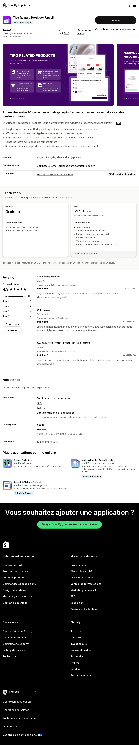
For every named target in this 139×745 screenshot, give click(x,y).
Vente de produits (13, 577)
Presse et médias (81, 650)
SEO (73, 596)
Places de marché (81, 571)
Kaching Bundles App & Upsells (97, 460)
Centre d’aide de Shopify (18, 631)
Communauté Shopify (16, 643)
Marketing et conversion (18, 596)
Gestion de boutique (15, 602)
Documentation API (14, 637)
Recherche (9, 656)
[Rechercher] (128, 5)
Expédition (77, 602)
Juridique (76, 669)
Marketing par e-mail (83, 590)
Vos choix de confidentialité (20, 735)
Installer (116, 20)
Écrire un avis (12, 324)
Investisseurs (79, 643)
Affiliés (75, 662)
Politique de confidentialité (53, 398)
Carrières (76, 637)
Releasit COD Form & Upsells (28, 482)
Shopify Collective (23, 460)
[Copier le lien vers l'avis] (61, 276)
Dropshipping (79, 565)
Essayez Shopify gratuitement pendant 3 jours (69, 524)
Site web (42, 429)
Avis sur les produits (83, 577)
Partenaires (78, 656)
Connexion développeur (17, 701)
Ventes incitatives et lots (86, 583)
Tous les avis (12, 330)
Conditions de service (16, 710)
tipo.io (80, 33)
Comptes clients (47, 165)
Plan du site (10, 726)
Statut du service (81, 675)
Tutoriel (41, 408)
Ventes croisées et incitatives (55, 174)
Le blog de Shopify (14, 650)
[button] (35, 463)
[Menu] (134, 5)
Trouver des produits (15, 571)
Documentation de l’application (56, 412)
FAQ (39, 403)
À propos (76, 631)
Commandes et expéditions (19, 583)
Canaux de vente (13, 565)
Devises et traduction (84, 609)
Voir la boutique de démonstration (115, 29)
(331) (66, 33)
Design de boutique (14, 590)
